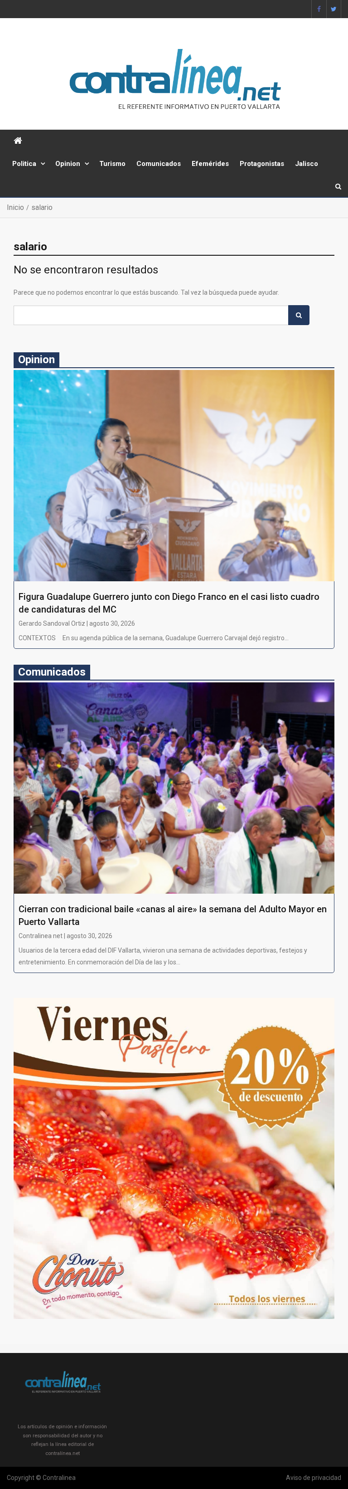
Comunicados (158, 164)
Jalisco (306, 164)
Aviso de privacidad (313, 1477)
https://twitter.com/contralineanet (334, 9)
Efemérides (210, 164)
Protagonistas (262, 164)
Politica (24, 164)
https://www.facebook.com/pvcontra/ (319, 9)
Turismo (112, 164)
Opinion (67, 164)
